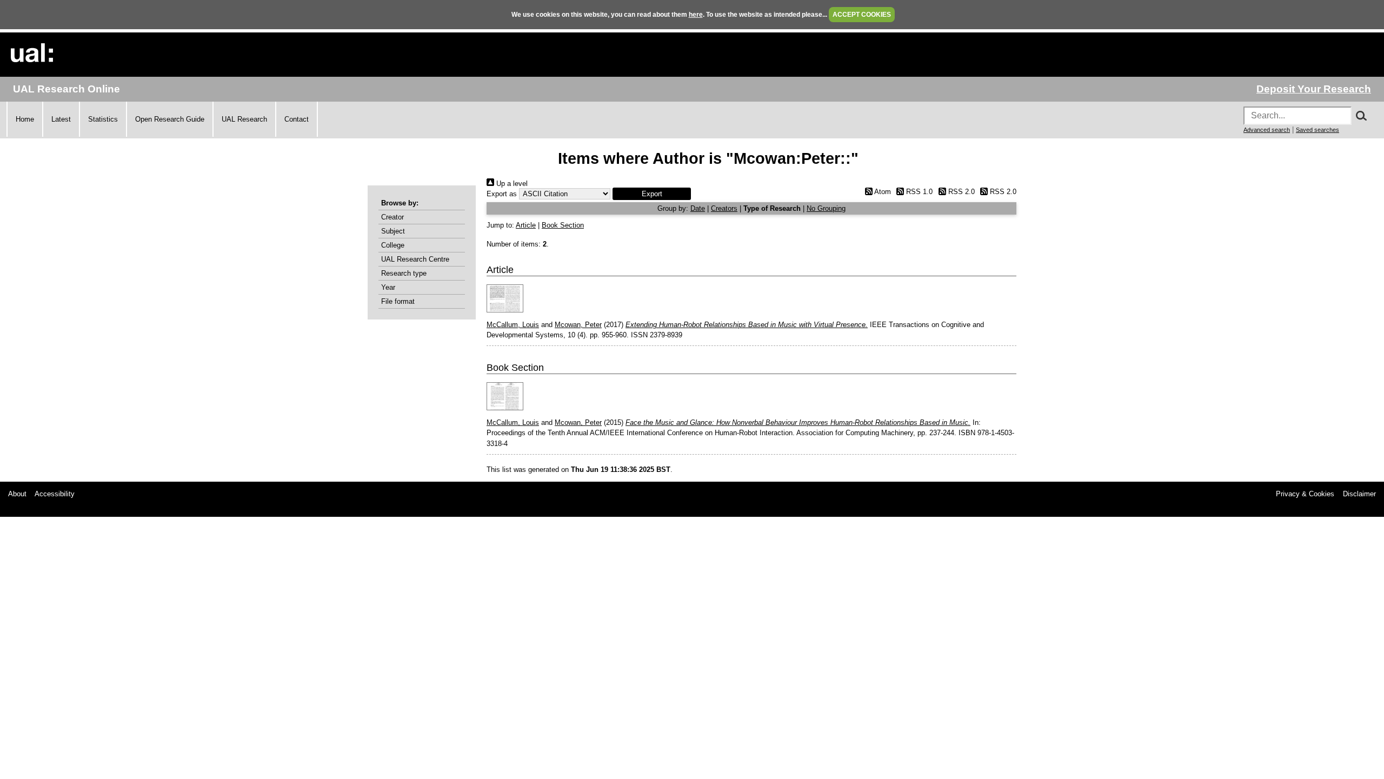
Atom (881, 192)
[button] (652, 194)
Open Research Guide (169, 119)
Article (526, 225)
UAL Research (244, 119)
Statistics (103, 119)
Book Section (563, 225)
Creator (392, 217)
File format (398, 301)
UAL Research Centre (415, 259)
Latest (61, 119)
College (392, 245)
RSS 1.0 (918, 192)
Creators (724, 208)
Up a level (511, 183)
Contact (296, 119)
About (17, 494)
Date (697, 208)
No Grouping (826, 208)
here (696, 14)
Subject (393, 231)
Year (388, 287)
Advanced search (1266, 129)
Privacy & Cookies (1305, 494)
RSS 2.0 (960, 192)
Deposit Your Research (1313, 89)
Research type (404, 273)
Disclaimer (1359, 494)
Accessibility (55, 494)
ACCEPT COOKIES (862, 14)
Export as (502, 194)
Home (25, 119)
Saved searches (1317, 129)
